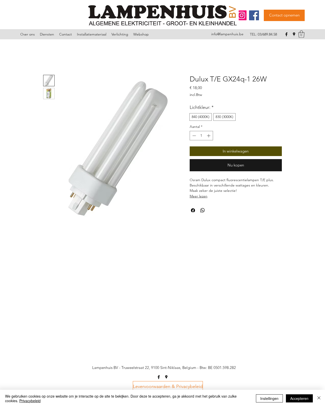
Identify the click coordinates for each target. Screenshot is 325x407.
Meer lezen (198, 196)
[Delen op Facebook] (193, 210)
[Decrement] (193, 135)
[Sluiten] (319, 398)
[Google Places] (294, 34)
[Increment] (209, 135)
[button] (301, 34)
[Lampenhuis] (242, 15)
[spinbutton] (201, 135)
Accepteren (299, 398)
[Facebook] (254, 15)
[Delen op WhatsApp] (203, 210)
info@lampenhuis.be (227, 34)
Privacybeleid (30, 400)
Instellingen (269, 398)
